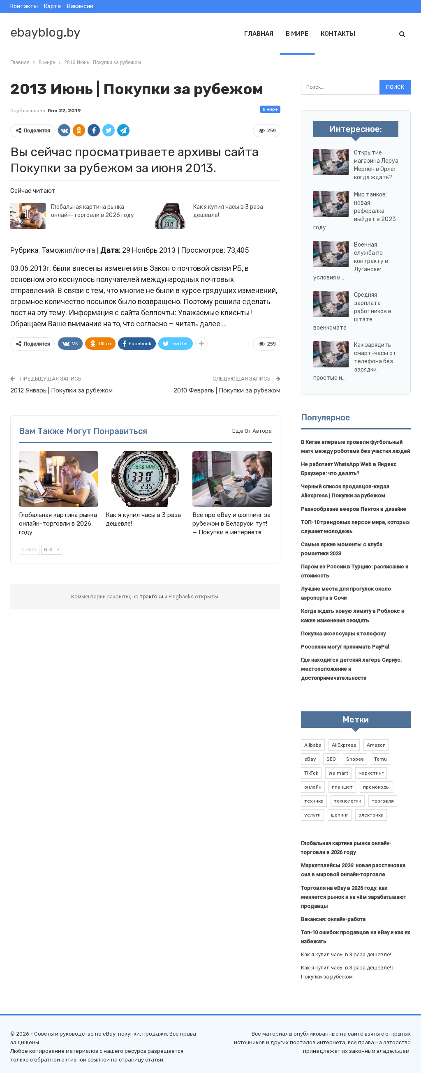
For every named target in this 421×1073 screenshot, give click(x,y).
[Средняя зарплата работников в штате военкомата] (331, 304)
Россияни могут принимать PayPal (345, 647)
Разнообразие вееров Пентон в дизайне (353, 509)
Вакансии (80, 6)
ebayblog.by (45, 32)
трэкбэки (152, 596)
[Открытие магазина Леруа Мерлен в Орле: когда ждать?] (331, 162)
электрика (371, 815)
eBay (310, 759)
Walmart (338, 773)
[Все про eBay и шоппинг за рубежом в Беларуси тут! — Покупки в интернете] (232, 479)
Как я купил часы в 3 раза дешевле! (346, 954)
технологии (347, 801)
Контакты (24, 6)
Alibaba (313, 745)
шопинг (339, 815)
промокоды (376, 787)
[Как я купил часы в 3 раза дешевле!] (170, 216)
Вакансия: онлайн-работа (333, 919)
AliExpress (344, 745)
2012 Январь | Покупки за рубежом (61, 390)
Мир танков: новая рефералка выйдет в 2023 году (354, 211)
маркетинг (371, 773)
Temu (380, 759)
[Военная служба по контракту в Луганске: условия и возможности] (331, 254)
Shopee (355, 759)
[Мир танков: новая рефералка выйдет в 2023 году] (331, 204)
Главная (258, 33)
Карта (52, 6)
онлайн (313, 787)
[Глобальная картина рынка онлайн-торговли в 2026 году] (28, 216)
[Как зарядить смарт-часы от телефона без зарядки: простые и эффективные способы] (331, 354)
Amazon (376, 745)
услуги (312, 815)
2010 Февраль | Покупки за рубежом (226, 390)
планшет (342, 787)
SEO (331, 759)
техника (314, 801)
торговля (383, 801)
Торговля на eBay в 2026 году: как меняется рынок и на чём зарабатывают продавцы (353, 897)
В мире (297, 33)
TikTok (311, 773)
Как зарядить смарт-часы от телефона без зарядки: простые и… (354, 361)
